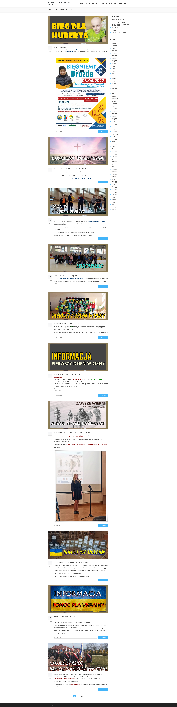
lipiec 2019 (114, 176)
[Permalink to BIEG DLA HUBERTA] (78, 30)
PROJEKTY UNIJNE (116, 25)
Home (81, 3)
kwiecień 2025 (114, 68)
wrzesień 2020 (114, 154)
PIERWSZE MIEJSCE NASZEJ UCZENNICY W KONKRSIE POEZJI (73, 432)
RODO (86, 3)
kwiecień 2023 (114, 106)
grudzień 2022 (114, 113)
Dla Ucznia (101, 3)
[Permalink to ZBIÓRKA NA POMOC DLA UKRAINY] (78, 599)
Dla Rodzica (109, 3)
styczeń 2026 (114, 53)
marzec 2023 (114, 108)
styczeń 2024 (114, 93)
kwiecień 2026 (114, 48)
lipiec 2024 (114, 83)
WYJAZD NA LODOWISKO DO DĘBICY (65, 276)
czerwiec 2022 (114, 121)
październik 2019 (115, 171)
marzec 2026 (114, 50)
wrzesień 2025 (114, 60)
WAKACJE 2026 (115, 27)
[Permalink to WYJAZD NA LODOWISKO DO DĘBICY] (78, 258)
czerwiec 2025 (114, 65)
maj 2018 (113, 197)
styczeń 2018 (114, 204)
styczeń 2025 (114, 73)
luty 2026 (113, 51)
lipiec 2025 (114, 63)
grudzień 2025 (114, 55)
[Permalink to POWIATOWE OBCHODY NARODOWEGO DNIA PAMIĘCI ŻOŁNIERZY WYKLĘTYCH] (78, 657)
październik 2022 (115, 116)
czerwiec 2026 (114, 45)
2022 (124, 9)
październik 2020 (115, 153)
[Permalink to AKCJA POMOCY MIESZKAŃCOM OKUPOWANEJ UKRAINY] (78, 545)
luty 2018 (113, 202)
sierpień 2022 (114, 119)
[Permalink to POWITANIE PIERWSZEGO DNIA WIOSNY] (78, 306)
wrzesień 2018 (114, 192)
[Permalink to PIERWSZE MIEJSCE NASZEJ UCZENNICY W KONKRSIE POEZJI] (78, 415)
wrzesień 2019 (114, 172)
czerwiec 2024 (114, 85)
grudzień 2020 (114, 149)
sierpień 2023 (114, 101)
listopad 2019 (114, 169)
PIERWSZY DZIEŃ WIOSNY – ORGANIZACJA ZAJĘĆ (69, 374)
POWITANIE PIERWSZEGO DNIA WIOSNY (66, 323)
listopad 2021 (114, 133)
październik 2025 (115, 58)
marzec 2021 (114, 144)
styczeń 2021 (114, 148)
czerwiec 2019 (114, 177)
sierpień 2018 (114, 194)
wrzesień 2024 (114, 80)
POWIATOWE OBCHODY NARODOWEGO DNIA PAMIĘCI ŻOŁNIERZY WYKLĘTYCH (78, 674)
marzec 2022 (114, 126)
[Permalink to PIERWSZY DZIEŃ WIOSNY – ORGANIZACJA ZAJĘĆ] (78, 357)
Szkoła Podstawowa (59, 3)
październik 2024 (115, 78)
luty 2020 (113, 164)
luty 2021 (113, 146)
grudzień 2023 (114, 95)
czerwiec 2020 (114, 158)
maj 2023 (113, 104)
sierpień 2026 (114, 41)
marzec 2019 (114, 182)
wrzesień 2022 (114, 118)
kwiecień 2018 (114, 199)
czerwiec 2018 (114, 196)
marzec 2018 (114, 201)
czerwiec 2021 (114, 139)
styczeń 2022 (114, 129)
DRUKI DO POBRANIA (118, 3)
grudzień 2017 (114, 206)
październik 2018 (115, 191)
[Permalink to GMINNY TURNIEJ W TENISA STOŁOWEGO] (78, 202)
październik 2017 (115, 209)
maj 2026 (113, 46)
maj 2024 (113, 86)
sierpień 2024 (114, 81)
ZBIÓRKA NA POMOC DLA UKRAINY (64, 617)
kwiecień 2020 (114, 161)
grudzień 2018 (114, 187)
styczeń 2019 (114, 186)
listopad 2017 (114, 207)
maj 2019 (113, 179)
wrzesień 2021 (114, 136)
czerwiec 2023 (114, 103)
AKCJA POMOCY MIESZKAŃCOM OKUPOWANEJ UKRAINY (71, 562)
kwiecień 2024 (114, 88)
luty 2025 (113, 71)
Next (82, 696)
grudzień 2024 (114, 75)
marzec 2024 (114, 90)
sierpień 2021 (114, 138)
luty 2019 (113, 184)
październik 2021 (115, 134)
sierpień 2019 (114, 174)
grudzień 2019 (114, 167)
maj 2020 (113, 159)
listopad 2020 (114, 151)
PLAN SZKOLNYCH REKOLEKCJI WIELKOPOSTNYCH (70, 168)
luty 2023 (113, 109)
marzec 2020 (114, 162)
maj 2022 (113, 123)
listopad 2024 (114, 76)
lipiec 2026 (114, 43)
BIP (90, 3)
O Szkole (94, 3)
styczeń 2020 (114, 166)
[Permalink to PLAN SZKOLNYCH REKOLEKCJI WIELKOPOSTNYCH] (78, 151)
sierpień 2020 (114, 156)
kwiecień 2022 (114, 124)
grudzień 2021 (114, 131)
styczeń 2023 (114, 111)
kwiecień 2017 (114, 211)
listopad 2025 (114, 56)
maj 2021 (113, 141)
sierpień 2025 (114, 61)
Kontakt (126, 3)
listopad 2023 (114, 96)
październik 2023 (115, 98)
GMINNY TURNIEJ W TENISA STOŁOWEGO (67, 219)
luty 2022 (113, 128)
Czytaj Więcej (103, 131)
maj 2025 (113, 66)
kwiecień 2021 (114, 143)
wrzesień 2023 (114, 99)
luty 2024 (113, 91)
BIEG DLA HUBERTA (60, 47)
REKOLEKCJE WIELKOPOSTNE (81, 179)
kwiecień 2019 (114, 181)
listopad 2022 (114, 114)
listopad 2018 (114, 189)
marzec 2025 (114, 70)
